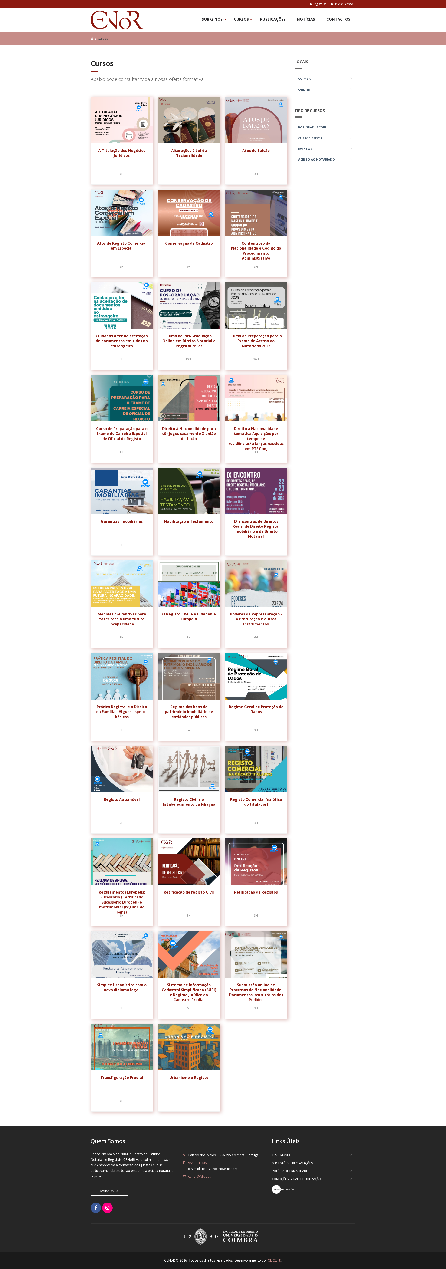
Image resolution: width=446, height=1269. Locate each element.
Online (304, 89)
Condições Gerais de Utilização (296, 1179)
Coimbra (305, 78)
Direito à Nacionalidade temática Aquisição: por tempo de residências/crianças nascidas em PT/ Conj (256, 438)
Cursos (241, 19)
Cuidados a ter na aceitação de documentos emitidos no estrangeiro (122, 340)
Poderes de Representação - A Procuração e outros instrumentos (256, 619)
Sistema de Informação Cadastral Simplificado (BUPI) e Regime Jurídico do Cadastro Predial (189, 992)
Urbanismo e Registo (188, 1077)
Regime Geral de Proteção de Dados (256, 709)
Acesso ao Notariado (316, 159)
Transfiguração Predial (121, 1077)
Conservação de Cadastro (189, 243)
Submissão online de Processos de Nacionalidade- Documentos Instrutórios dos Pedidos (256, 992)
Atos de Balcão (256, 150)
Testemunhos (282, 1155)
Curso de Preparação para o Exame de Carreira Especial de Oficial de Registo (122, 433)
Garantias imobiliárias (122, 521)
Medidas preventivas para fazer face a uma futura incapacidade (122, 619)
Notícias (306, 19)
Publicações (272, 19)
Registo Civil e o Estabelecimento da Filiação (189, 802)
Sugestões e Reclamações (292, 1163)
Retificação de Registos (256, 892)
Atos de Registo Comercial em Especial (122, 246)
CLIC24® (274, 1260)
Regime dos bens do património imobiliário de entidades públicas (189, 711)
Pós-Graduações (312, 127)
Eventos (305, 149)
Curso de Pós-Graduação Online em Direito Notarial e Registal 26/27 (189, 340)
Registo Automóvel (122, 799)
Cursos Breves (310, 138)
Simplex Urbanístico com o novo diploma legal (122, 987)
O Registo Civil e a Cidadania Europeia (189, 616)
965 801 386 (197, 1163)
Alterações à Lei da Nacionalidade (189, 153)
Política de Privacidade (290, 1171)
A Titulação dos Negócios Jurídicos (121, 153)
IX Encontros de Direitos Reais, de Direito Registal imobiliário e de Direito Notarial (256, 529)
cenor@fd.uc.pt (199, 1176)
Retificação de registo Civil (189, 892)
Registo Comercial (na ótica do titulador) (256, 802)
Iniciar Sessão (343, 4)
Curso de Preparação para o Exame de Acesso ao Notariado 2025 (256, 340)
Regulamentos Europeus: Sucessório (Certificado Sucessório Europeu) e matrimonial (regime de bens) (122, 902)
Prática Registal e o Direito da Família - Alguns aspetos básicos (121, 711)
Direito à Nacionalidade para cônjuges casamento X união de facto (189, 433)
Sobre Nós (212, 19)
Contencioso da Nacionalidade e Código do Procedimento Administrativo (256, 251)
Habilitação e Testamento (188, 521)
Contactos (338, 19)
